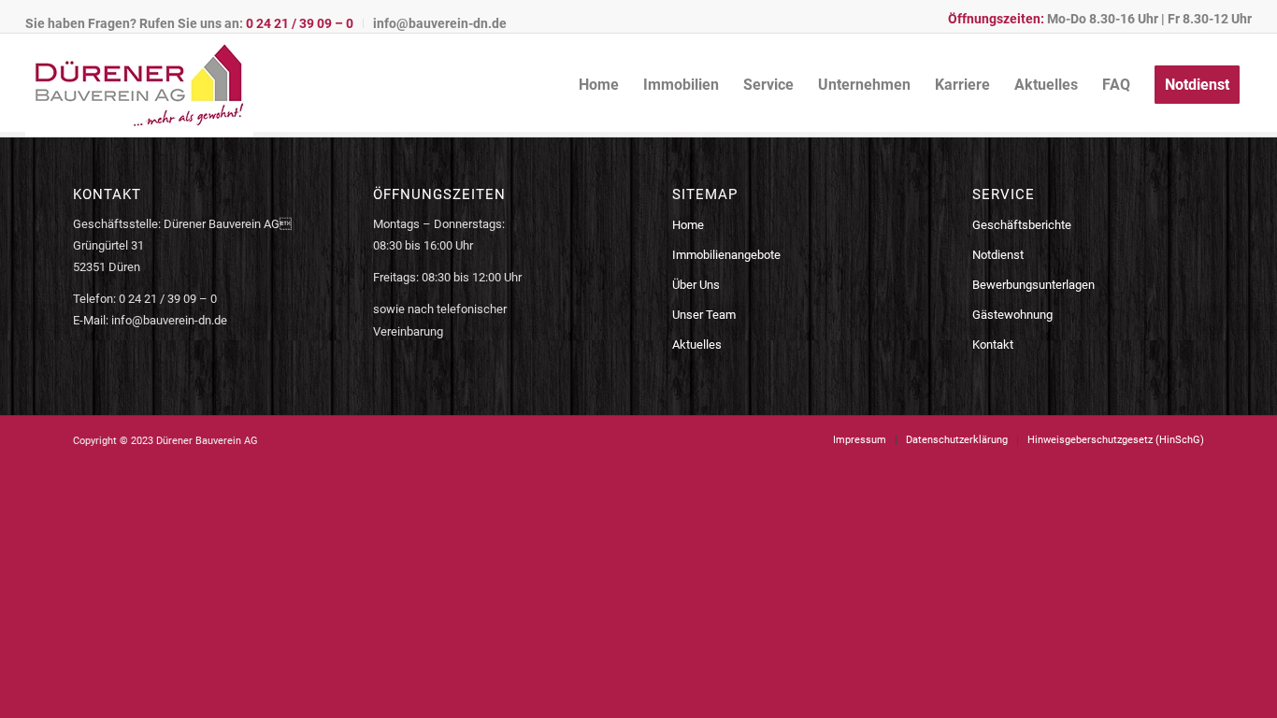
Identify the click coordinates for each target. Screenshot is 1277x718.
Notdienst (998, 255)
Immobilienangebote (726, 255)
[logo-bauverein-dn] (139, 85)
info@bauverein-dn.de (440, 23)
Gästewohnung (1012, 315)
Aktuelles (697, 344)
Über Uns (696, 285)
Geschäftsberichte (1021, 225)
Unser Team (704, 315)
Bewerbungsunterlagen (1033, 285)
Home (688, 225)
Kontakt (992, 344)
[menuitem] (194, 23)
